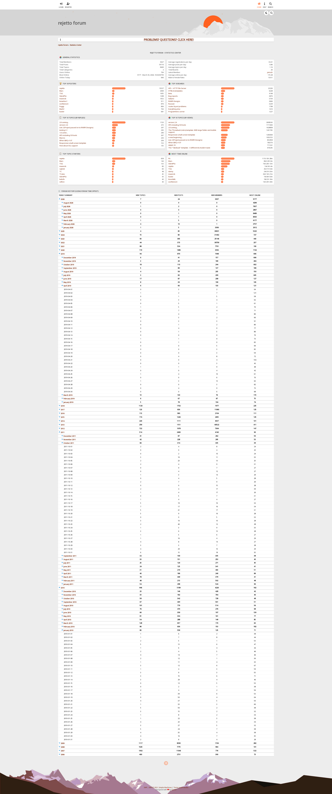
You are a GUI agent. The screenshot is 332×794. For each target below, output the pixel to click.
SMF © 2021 (153, 787)
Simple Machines (165, 787)
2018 (62, 406)
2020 (62, 250)
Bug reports (173, 96)
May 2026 (67, 213)
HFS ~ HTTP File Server (177, 88)
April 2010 (67, 620)
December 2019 (70, 258)
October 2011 (69, 443)
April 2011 (67, 573)
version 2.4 (63, 125)
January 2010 (68, 630)
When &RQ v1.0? (65, 140)
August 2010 (68, 605)
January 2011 (68, 584)
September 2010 (70, 602)
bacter (61, 112)
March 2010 (68, 623)
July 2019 (67, 275)
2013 (62, 425)
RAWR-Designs (174, 101)
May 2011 (67, 570)
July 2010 (67, 609)
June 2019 (67, 279)
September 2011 (70, 556)
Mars (61, 91)
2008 (62, 747)
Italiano (171, 99)
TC (60, 171)
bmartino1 (63, 101)
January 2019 (68, 402)
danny (170, 171)
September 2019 (70, 268)
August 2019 (68, 272)
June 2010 (67, 612)
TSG (61, 93)
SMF (145, 787)
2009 (62, 743)
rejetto (62, 88)
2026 (62, 199)
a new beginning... (175, 137)
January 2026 (68, 227)
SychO (173, 790)
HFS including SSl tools (68, 135)
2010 (62, 588)
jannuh (270, 72)
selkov (61, 182)
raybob (62, 169)
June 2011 (67, 566)
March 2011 (68, 577)
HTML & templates (175, 91)
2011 (62, 432)
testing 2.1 (63, 130)
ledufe (62, 179)
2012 (62, 428)
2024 (62, 235)
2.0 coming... (64, 122)
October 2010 (69, 598)
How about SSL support (68, 146)
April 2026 (67, 217)
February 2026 (69, 224)
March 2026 (68, 220)
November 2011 (70, 439)
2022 (62, 243)
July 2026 (67, 206)
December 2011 (70, 436)
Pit (169, 158)
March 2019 (68, 395)
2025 (62, 231)
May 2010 (67, 616)
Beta (170, 93)
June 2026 (67, 210)
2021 (62, 246)
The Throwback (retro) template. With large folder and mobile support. (192, 131)
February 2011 (69, 581)
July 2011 (67, 563)
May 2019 (67, 282)
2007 (62, 751)
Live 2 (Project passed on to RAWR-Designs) (76, 127)
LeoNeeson (63, 104)
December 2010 (70, 591)
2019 (62, 254)
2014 (62, 421)
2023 (62, 239)
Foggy (61, 106)
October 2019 (69, 265)
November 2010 (70, 595)
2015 (62, 417)
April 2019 (67, 286)
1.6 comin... (63, 133)
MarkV (61, 109)
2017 (62, 410)
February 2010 (69, 627)
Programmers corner (176, 112)
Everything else (174, 109)
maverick (62, 99)
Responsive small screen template (72, 143)
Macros (62, 138)
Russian (171, 104)
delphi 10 (171, 145)
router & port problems (177, 106)
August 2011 (68, 559)
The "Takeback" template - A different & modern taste (189, 148)
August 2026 (68, 203)
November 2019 (70, 261)
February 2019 (69, 399)
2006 (62, 754)
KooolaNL (172, 179)
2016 (62, 413)
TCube (62, 174)
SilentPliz (63, 96)
